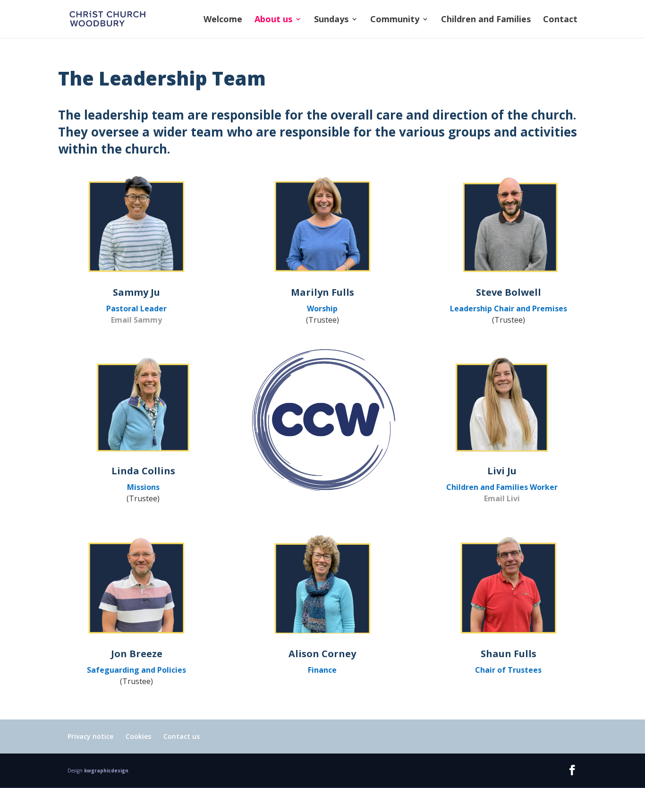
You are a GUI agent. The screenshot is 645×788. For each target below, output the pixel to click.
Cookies (138, 736)
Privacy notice (90, 736)
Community (394, 20)
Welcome (223, 20)
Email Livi (502, 498)
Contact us (181, 736)
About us (273, 20)
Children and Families (486, 20)
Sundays (331, 20)
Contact (560, 20)
